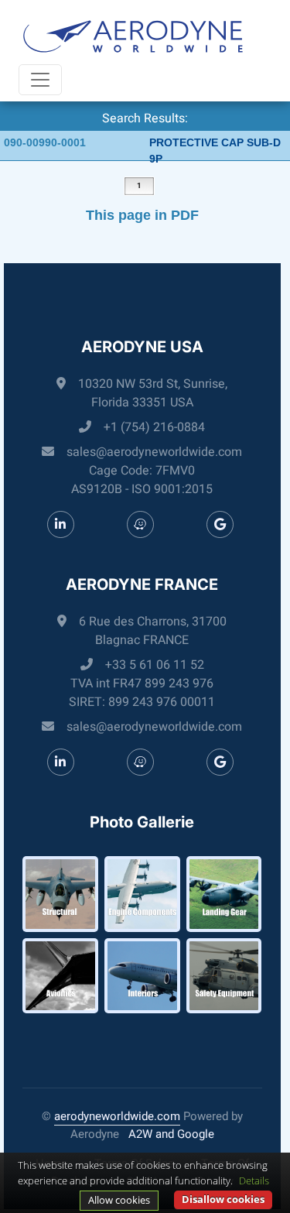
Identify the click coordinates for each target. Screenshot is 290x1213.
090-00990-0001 (45, 142)
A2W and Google (171, 1134)
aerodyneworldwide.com (117, 1116)
